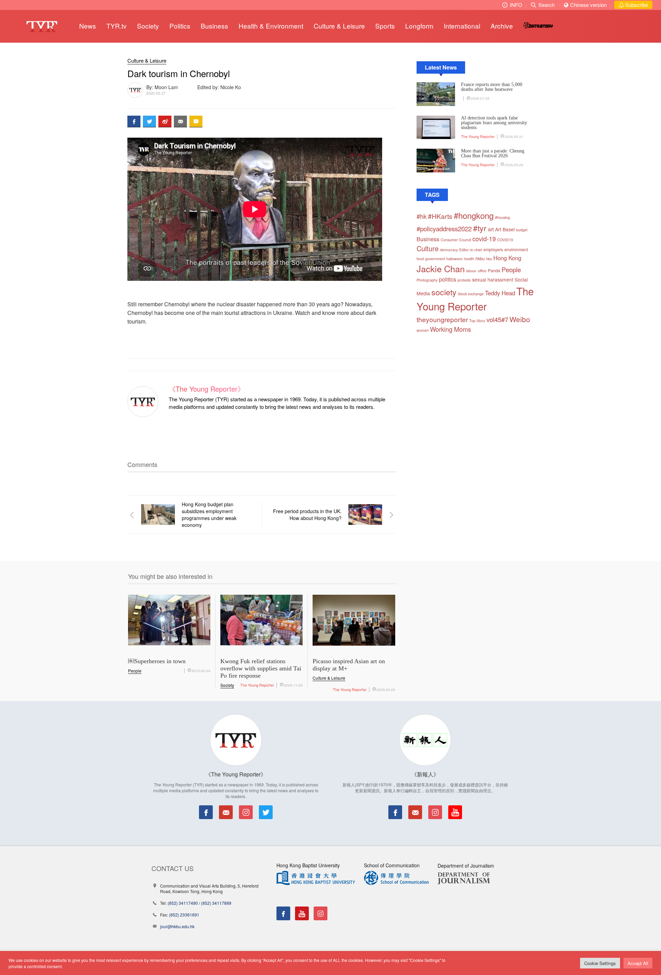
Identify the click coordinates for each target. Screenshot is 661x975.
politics (447, 279)
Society (148, 25)
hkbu (480, 258)
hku (489, 258)
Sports (385, 25)
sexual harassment (492, 279)
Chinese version (588, 4)
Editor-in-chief (470, 249)
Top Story (477, 320)
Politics (179, 25)
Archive (502, 25)
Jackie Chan (441, 268)
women (423, 330)
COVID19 (505, 239)
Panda (494, 270)
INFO (516, 4)
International (462, 25)
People (511, 269)
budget (521, 229)
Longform (419, 25)
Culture (428, 248)
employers (493, 249)
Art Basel (505, 229)
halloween (454, 258)
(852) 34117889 (216, 903)
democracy (449, 249)
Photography (427, 280)
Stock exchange (471, 293)
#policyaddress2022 (444, 228)
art (491, 229)
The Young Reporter (478, 136)
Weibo (520, 319)
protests (464, 280)
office (482, 270)
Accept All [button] (638, 963)
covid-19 (484, 238)
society (444, 292)
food (420, 258)
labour (471, 270)
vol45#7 (497, 319)
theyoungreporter (442, 319)
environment (516, 249)
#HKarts (440, 216)
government (435, 258)
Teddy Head (500, 293)
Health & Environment (271, 25)
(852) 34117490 (183, 903)
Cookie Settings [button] (600, 963)
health (469, 258)
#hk (422, 216)
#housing (502, 217)
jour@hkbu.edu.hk (177, 926)
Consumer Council (456, 239)
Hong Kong (507, 258)
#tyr (479, 228)
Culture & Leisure (339, 25)
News (87, 25)
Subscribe (636, 4)
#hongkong (474, 215)
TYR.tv (116, 25)
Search (546, 4)
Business (214, 25)
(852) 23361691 (184, 915)
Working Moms (450, 329)
